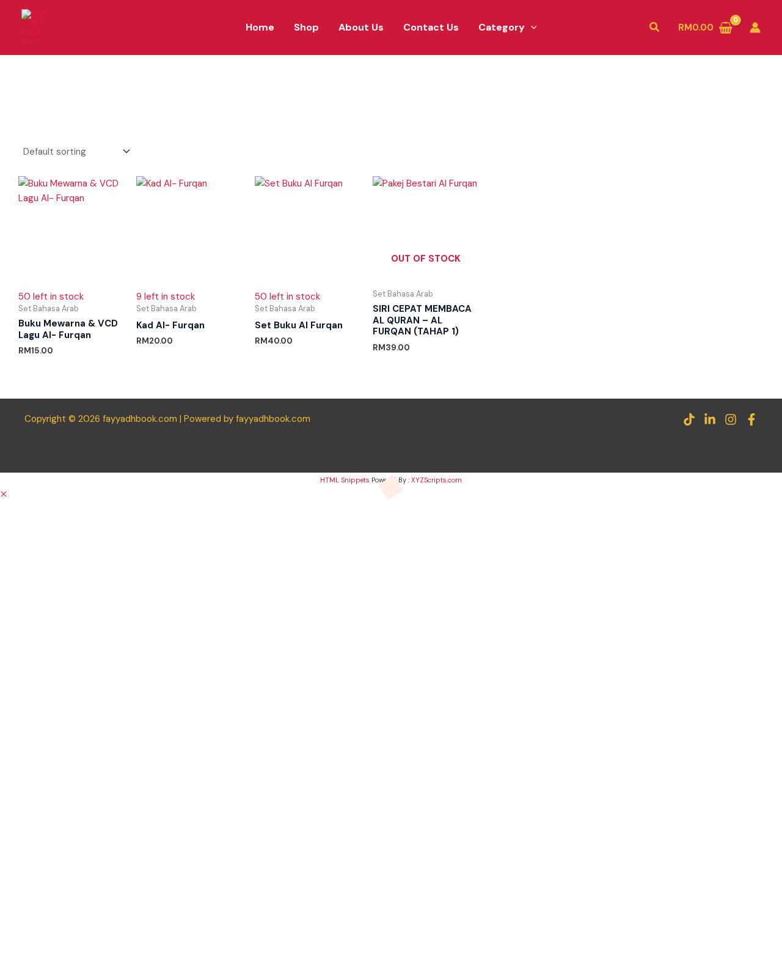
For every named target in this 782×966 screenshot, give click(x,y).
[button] (531, 27)
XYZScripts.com (436, 480)
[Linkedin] (710, 419)
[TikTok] (689, 419)
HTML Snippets (345, 480)
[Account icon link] (755, 27)
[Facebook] (751, 419)
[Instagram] (731, 419)
